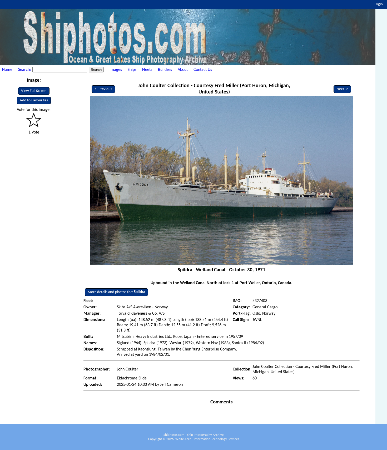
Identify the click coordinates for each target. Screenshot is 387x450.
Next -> (342, 89)
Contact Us (203, 70)
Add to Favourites (34, 100)
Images (116, 70)
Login (378, 4)
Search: (25, 70)
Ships (132, 70)
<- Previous (103, 89)
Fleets (147, 70)
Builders (165, 70)
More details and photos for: (116, 292)
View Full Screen (34, 91)
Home (7, 70)
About (183, 70)
